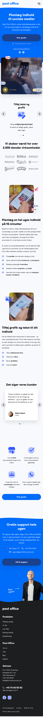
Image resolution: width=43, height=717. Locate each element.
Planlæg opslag (8, 622)
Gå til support (22, 562)
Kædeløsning (7, 636)
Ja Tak (5, 625)
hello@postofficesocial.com (12, 680)
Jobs (4, 652)
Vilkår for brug (28, 708)
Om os (5, 648)
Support (5, 659)
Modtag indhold (8, 632)
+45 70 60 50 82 (30, 548)
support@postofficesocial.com (23, 552)
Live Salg (6, 629)
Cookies (19, 708)
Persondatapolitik (8, 708)
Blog (4, 655)
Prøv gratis (21, 38)
